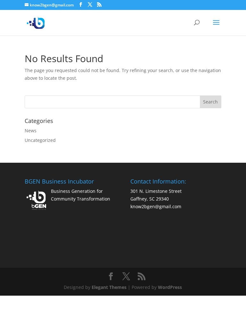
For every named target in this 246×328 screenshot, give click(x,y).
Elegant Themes (109, 287)
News (31, 130)
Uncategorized (40, 140)
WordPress (170, 287)
